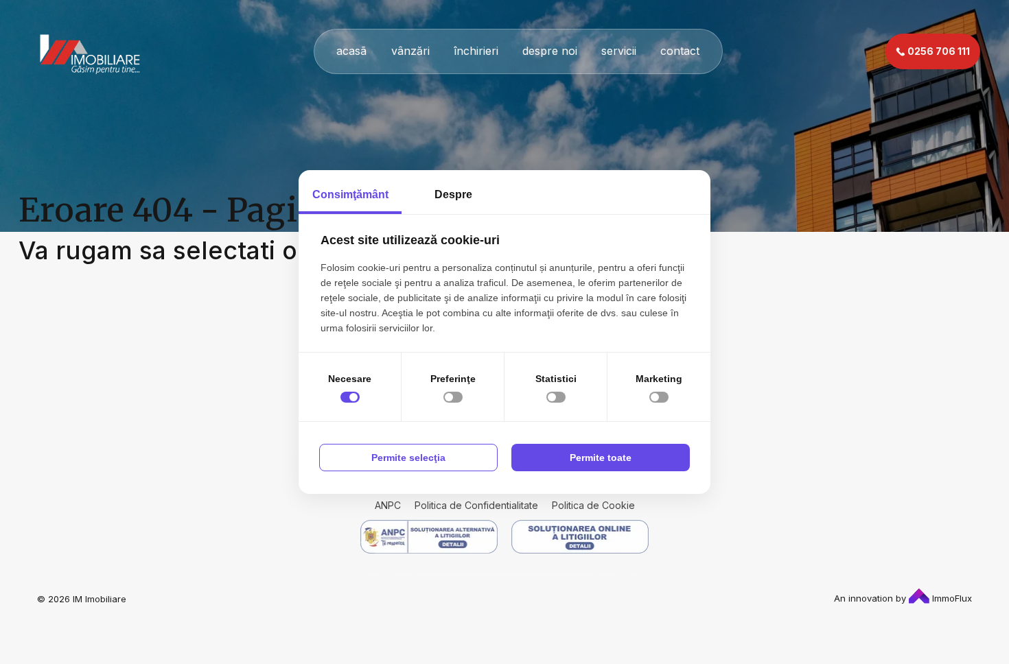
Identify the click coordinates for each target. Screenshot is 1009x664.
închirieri (476, 51)
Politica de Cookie (593, 505)
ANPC (388, 505)
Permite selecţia (408, 457)
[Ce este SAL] (429, 537)
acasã (351, 51)
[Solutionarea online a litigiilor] (580, 537)
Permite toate (600, 457)
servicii (618, 51)
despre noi (549, 51)
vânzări (410, 51)
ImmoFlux (950, 598)
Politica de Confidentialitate (476, 505)
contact (679, 51)
